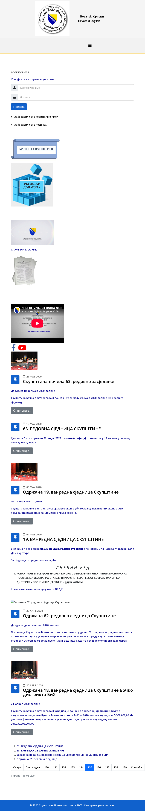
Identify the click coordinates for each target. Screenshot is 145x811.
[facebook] (13, 349)
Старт (17, 767)
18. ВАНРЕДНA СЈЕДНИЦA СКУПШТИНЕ (41, 750)
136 (98, 767)
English (95, 21)
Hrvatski (84, 21)
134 (81, 767)
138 (116, 767)
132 (64, 767)
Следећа (136, 767)
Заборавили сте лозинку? (30, 124)
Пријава (19, 107)
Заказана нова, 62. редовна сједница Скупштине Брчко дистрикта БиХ (62, 754)
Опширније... (22, 410)
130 (46, 767)
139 (124, 767)
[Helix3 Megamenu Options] (90, 45)
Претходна (33, 767)
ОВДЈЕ (59, 589)
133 (72, 767)
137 (107, 767)
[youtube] (22, 349)
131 (55, 767)
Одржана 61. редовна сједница (37, 759)
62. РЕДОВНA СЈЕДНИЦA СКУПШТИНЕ (40, 746)
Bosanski (86, 16)
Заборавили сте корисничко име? (36, 116)
